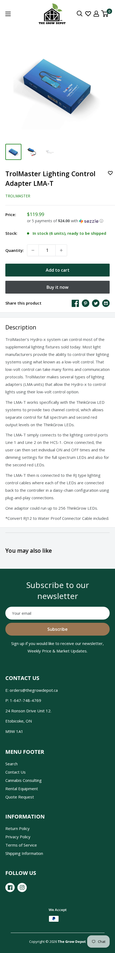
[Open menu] (8, 14)
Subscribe (57, 629)
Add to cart (58, 270)
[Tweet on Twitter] (95, 303)
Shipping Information (24, 853)
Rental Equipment (21, 788)
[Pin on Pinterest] (85, 303)
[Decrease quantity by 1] (33, 250)
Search (11, 763)
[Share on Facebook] (75, 303)
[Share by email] (106, 303)
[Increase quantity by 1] (61, 250)
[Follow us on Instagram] (22, 887)
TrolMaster (17, 195)
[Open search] (80, 14)
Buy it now (57, 287)
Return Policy (17, 828)
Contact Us (15, 772)
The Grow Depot (72, 941)
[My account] (96, 14)
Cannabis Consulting (23, 780)
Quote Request (19, 797)
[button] (68, 221)
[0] (105, 13)
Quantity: (14, 250)
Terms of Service (21, 845)
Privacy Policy (17, 836)
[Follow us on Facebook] (10, 887)
